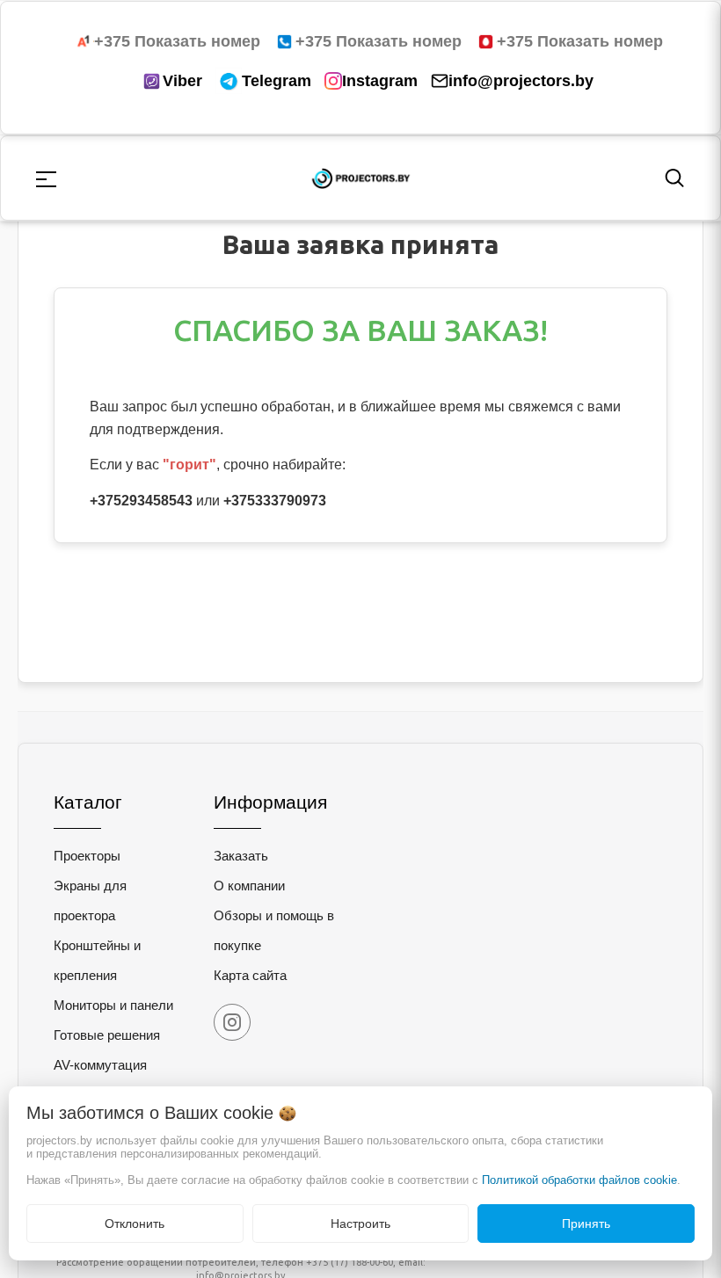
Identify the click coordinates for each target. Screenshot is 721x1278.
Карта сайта (250, 975)
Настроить (360, 1223)
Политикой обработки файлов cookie (579, 1180)
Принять (586, 1223)
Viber (182, 81)
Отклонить (134, 1223)
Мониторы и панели (113, 1005)
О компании (249, 885)
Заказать (241, 855)
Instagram (380, 81)
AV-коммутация (100, 1064)
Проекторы (87, 855)
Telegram (276, 81)
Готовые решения (107, 1034)
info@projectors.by (521, 81)
